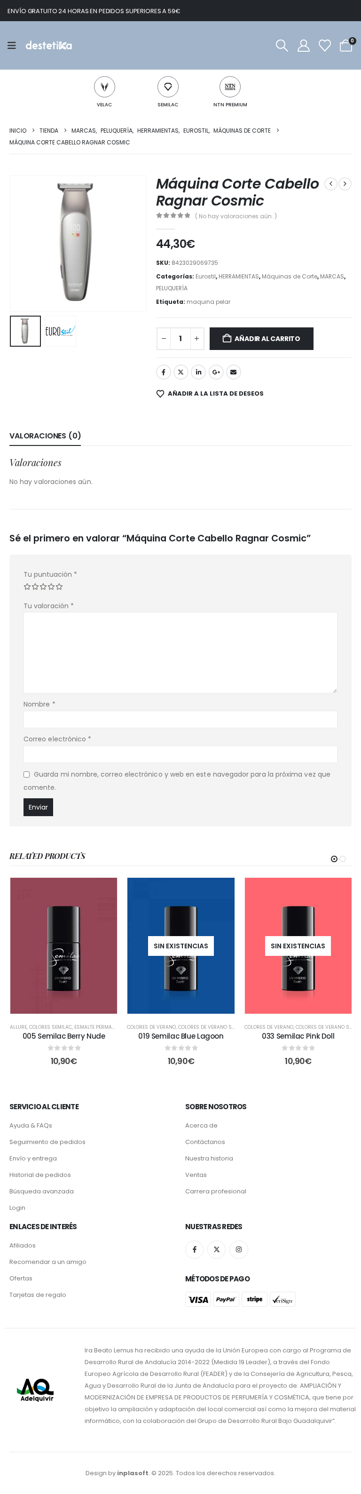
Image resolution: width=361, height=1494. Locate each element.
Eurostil (206, 276)
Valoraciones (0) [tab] (45, 435)
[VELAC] (104, 86)
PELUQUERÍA (172, 288)
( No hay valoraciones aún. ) (236, 216)
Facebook (163, 372)
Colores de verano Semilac (213, 1027)
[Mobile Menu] (15, 46)
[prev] (330, 184)
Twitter (180, 372)
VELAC (104, 104)
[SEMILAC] (168, 86)
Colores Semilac (50, 1027)
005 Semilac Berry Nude (64, 1036)
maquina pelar (208, 302)
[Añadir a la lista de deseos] (103, 892)
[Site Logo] (48, 45)
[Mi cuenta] (303, 46)
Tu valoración (49, 606)
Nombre (39, 704)
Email (233, 372)
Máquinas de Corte (289, 276)
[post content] (63, 946)
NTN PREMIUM (230, 104)
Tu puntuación (50, 574)
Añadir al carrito (267, 338)
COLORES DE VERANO (151, 1027)
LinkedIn (198, 372)
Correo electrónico (57, 739)
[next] (345, 184)
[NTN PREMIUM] (230, 86)
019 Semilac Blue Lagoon (180, 1036)
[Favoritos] (324, 46)
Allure (18, 1027)
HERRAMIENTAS (239, 276)
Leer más (188, 1004)
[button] (282, 46)
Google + (216, 372)
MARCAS (332, 276)
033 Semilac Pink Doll (298, 1036)
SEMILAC (167, 104)
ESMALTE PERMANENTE (100, 1027)
